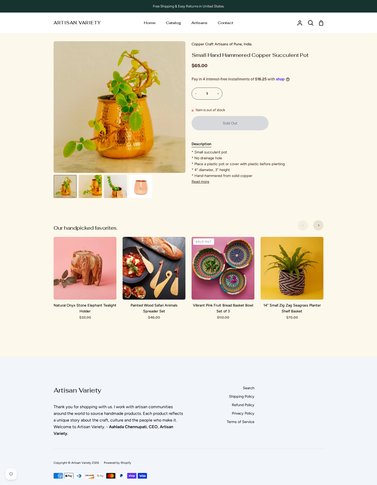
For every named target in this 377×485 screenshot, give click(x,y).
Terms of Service (240, 421)
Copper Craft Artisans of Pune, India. (222, 44)
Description (201, 144)
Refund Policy (243, 405)
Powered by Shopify (117, 463)
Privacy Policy (243, 413)
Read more (200, 181)
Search (248, 388)
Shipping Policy (241, 396)
